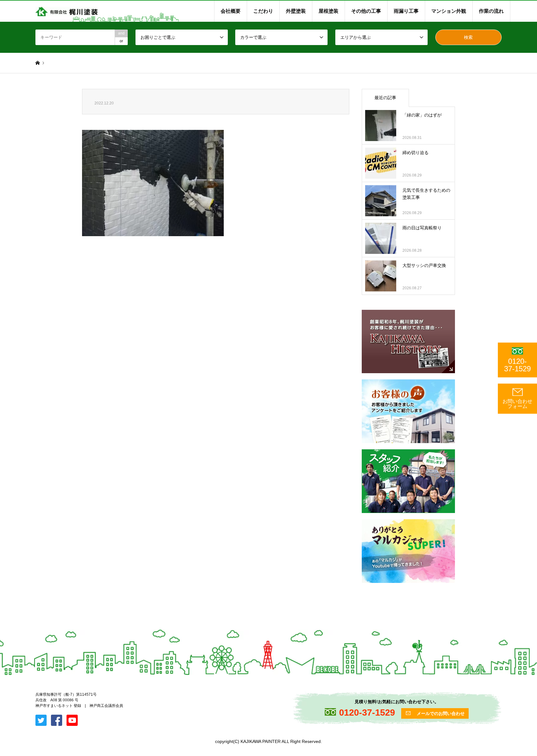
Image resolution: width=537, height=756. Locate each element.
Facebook (10, 692)
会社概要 (231, 11)
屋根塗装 (328, 11)
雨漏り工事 (406, 11)
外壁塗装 (296, 11)
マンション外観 (448, 11)
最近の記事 (385, 97)
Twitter (2, 692)
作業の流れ (491, 11)
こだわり (263, 11)
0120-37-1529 (517, 365)
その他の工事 (366, 11)
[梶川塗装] (66, 11)
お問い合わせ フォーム (517, 404)
